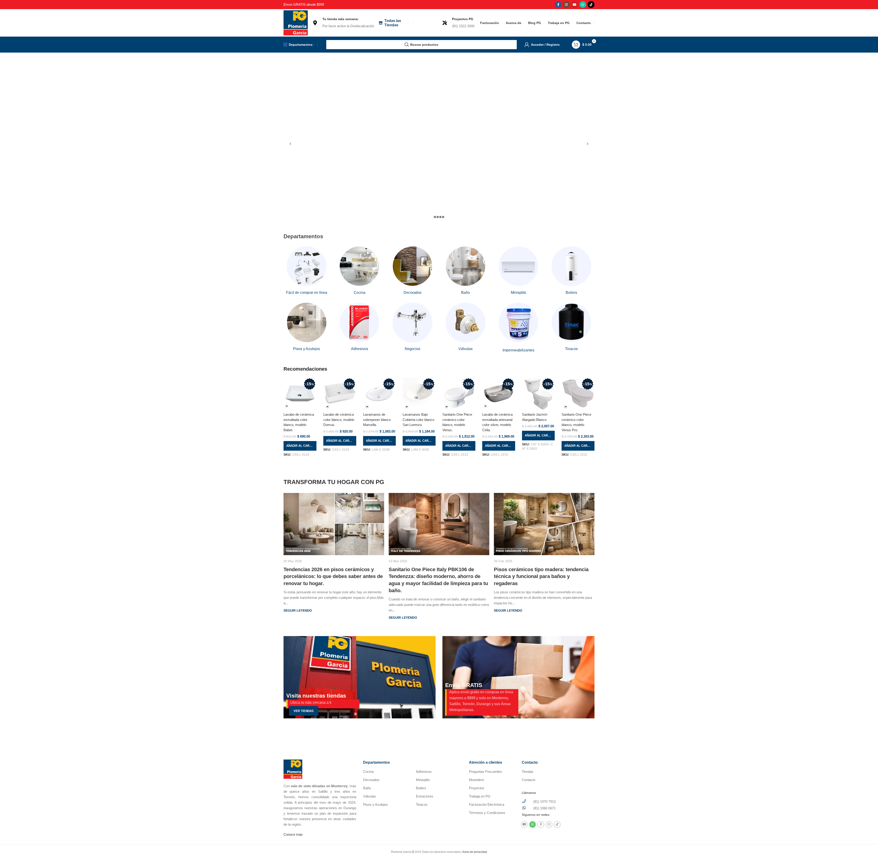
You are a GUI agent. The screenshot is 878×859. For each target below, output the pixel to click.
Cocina (368, 771)
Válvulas (369, 796)
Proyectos (476, 788)
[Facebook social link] (558, 4)
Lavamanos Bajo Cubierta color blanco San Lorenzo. (418, 419)
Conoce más (293, 834)
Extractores (424, 796)
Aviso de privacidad (475, 852)
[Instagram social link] (566, 4)
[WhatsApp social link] (582, 4)
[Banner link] (360, 677)
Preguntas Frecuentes (485, 771)
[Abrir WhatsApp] (866, 847)
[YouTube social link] (574, 4)
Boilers (421, 788)
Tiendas (527, 771)
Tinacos (422, 804)
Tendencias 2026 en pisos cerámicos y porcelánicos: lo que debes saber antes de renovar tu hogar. (333, 576)
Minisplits (423, 780)
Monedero (476, 780)
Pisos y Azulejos (375, 804)
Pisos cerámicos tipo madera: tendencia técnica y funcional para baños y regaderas (541, 576)
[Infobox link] (343, 23)
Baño (367, 788)
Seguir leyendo (298, 610)
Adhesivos (424, 771)
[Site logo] (296, 22)
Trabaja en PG (479, 796)
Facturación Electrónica (486, 804)
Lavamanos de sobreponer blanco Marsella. (377, 419)
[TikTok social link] (591, 4)
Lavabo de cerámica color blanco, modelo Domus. (338, 419)
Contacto (528, 780)
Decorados (371, 780)
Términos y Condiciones (487, 813)
